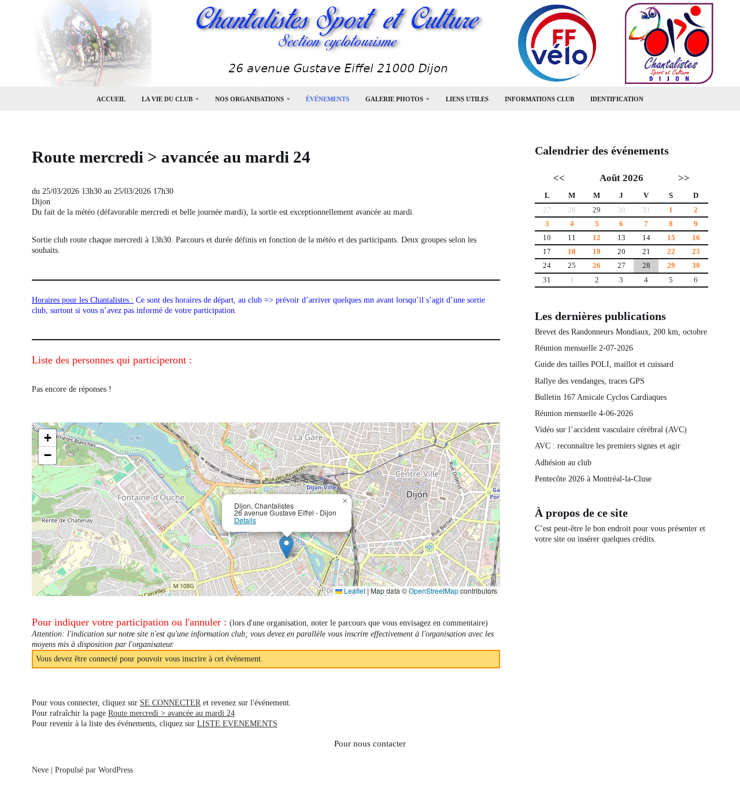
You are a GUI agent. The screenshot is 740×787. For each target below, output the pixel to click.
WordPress (115, 770)
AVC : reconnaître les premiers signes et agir (607, 446)
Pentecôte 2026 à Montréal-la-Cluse (593, 479)
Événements (327, 98)
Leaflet (353, 590)
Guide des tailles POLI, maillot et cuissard (604, 364)
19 (597, 252)
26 (597, 266)
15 (671, 238)
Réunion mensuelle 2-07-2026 (584, 348)
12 (597, 238)
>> (684, 178)
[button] (197, 99)
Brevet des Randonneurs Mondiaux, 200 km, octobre (621, 332)
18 (572, 252)
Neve (40, 770)
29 (597, 210)
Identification (616, 98)
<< (559, 178)
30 (696, 266)
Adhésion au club (563, 462)
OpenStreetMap (433, 590)
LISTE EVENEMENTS (237, 723)
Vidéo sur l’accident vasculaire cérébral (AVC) (611, 429)
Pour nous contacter (370, 743)
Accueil (111, 98)
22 (671, 252)
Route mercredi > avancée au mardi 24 (171, 713)
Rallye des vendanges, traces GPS (590, 381)
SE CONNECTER (170, 702)
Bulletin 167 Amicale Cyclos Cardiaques (601, 397)
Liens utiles (467, 98)
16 (696, 238)
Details (245, 520)
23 (696, 252)
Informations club (539, 98)
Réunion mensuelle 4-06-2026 (584, 413)
